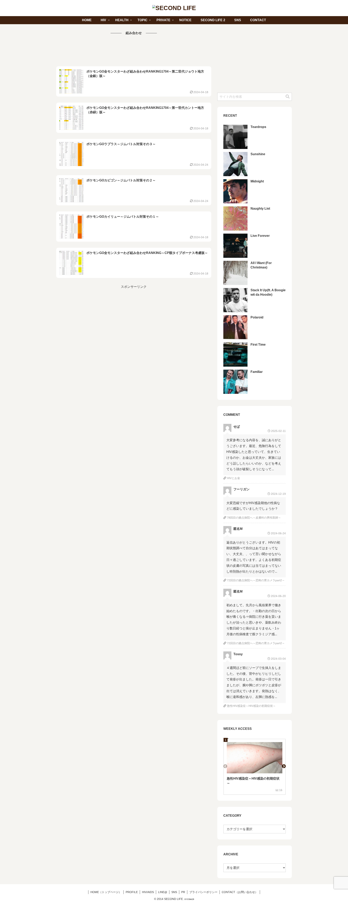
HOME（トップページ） (105, 892)
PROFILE (132, 892)
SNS (174, 892)
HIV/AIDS (148, 892)
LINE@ (162, 892)
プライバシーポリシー (203, 892)
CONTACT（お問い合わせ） (240, 892)
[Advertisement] (133, 51)
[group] (255, 767)
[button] (287, 96)
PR (183, 892)
